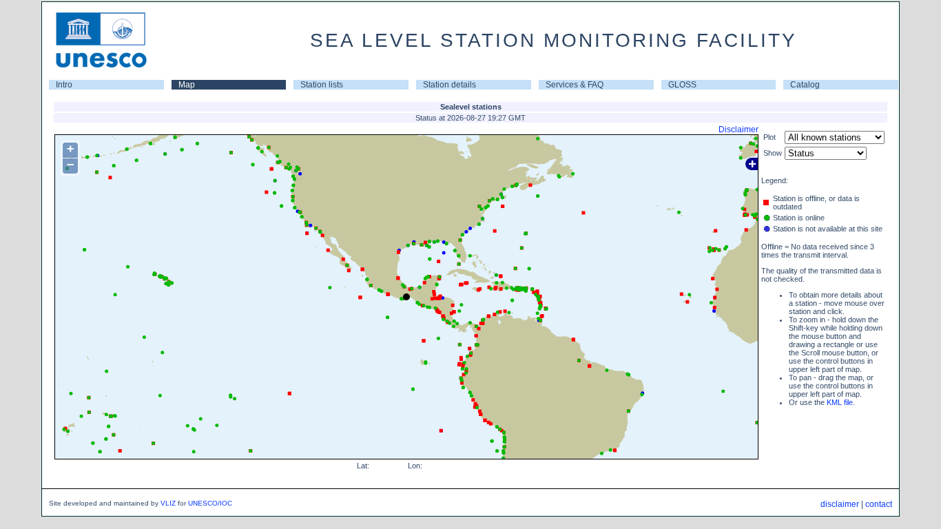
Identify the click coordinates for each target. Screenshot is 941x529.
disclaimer (839, 504)
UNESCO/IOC (210, 503)
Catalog (805, 85)
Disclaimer (738, 129)
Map (186, 85)
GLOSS (682, 85)
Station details (449, 85)
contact (878, 504)
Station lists (321, 85)
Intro (64, 85)
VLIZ (168, 503)
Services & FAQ (574, 85)
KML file (840, 402)
